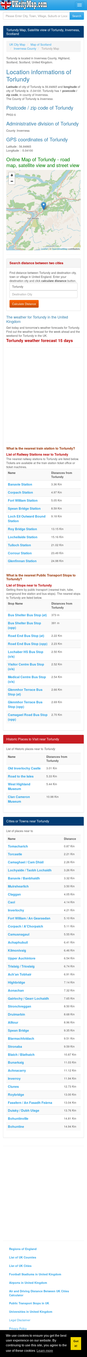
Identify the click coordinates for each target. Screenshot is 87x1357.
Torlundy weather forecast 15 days (39, 340)
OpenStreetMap (59, 248)
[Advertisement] (43, 395)
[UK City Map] (24, 5)
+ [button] (12, 175)
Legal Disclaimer (19, 1320)
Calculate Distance (24, 304)
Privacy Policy (18, 1328)
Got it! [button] (76, 1344)
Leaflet (44, 248)
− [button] (12, 181)
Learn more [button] (45, 1350)
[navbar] (79, 5)
